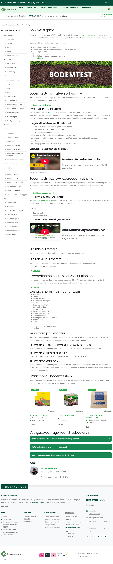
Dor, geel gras (12, 100)
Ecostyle (47, 112)
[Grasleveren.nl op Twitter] (98, 536)
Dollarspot (10, 84)
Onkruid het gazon (13, 113)
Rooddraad (11, 76)
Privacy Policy (28, 521)
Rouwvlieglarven (12, 55)
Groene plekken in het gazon (17, 108)
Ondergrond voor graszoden (13, 169)
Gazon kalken (11, 141)
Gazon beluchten (13, 164)
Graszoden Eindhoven (74, 522)
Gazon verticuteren (13, 145)
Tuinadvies (85, 7)
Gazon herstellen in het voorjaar (15, 155)
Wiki (18, 25)
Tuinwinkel (69, 536)
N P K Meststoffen (12, 215)
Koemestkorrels (12, 223)
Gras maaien (11, 129)
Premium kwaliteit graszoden (16, 16)
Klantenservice (25, 3)
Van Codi (36, 271)
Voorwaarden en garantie (30, 518)
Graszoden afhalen (10, 529)
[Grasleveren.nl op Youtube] (105, 536)
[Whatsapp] (102, 2)
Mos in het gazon (13, 117)
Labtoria (40, 58)
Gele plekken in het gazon (16, 104)
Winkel (21, 15)
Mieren (9, 47)
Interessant (81, 554)
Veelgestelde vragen (52, 519)
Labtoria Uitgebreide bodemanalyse (94, 416)
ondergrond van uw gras (87, 35)
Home (21, 7)
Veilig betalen (50, 525)
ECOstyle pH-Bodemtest (39, 415)
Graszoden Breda (72, 525)
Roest (9, 88)
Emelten (9, 43)
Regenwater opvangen (15, 211)
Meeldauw (10, 92)
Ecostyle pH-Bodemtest (42, 105)
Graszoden (31, 7)
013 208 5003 (96, 500)
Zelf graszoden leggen (11, 522)
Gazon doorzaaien (13, 191)
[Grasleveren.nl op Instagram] (91, 536)
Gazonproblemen (10, 96)
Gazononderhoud (69, 7)
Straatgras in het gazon (15, 121)
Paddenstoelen (12, 68)
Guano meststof (12, 227)
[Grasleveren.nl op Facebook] (87, 536)
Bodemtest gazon (13, 219)
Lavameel (10, 207)
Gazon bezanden (13, 178)
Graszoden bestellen (49, 7)
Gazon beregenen (13, 149)
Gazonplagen (9, 35)
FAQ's (90, 554)
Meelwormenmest (13, 231)
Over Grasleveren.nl (9, 3)
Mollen (9, 51)
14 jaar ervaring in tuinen (57, 16)
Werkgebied (69, 513)
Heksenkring (11, 72)
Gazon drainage (12, 174)
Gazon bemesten (13, 137)
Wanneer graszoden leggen (17, 195)
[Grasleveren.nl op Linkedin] (101, 536)
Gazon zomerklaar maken (16, 182)
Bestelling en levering (52, 522)
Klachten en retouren (52, 527)
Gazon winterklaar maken (16, 160)
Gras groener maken (14, 187)
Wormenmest (11, 203)
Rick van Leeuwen (49, 468)
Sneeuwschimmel (13, 80)
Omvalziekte (11, 64)
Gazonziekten (8, 59)
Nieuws (68, 531)
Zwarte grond (11, 235)
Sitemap (97, 554)
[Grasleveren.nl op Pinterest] (94, 536)
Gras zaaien (11, 133)
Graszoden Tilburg (72, 517)
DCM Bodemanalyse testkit (43, 193)
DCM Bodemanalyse (66, 415)
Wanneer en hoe (10, 125)
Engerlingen (11, 39)
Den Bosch (70, 519)
